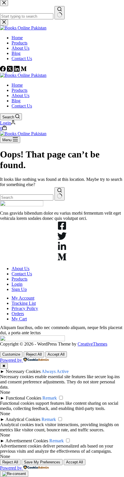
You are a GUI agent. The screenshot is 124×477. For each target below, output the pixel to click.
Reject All (34, 354)
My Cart (19, 318)
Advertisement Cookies (26, 440)
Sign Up (19, 289)
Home (17, 85)
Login (17, 284)
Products (19, 90)
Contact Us (22, 105)
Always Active (55, 371)
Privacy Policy (25, 308)
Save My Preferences (42, 462)
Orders (18, 313)
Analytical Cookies (22, 419)
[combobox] (26, 197)
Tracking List (24, 303)
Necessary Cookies (23, 371)
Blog (16, 100)
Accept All (56, 354)
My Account (23, 298)
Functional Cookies (23, 398)
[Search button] (60, 194)
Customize (11, 354)
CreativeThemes (92, 343)
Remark (49, 398)
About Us (20, 95)
